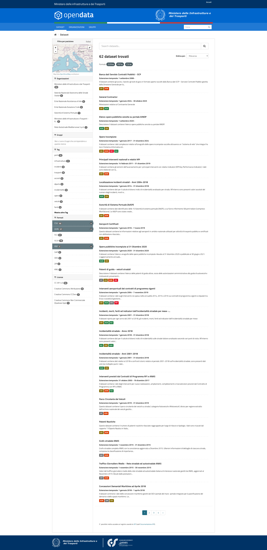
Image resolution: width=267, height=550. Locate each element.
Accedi (208, 2)
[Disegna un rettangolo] (89, 47)
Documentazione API (147, 524)
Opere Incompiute (107, 136)
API (135, 524)
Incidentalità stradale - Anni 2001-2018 (118, 353)
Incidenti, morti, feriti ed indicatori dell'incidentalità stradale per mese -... (134, 311)
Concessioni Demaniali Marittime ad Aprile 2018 (122, 486)
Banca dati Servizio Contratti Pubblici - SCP (120, 74)
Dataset (60, 27)
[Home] (55, 34)
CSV (101, 88)
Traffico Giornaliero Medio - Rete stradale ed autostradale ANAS (130, 463)
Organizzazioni (76, 27)
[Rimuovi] (113, 64)
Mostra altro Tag (61, 212)
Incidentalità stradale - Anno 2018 (116, 331)
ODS (111, 303)
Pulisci (88, 41)
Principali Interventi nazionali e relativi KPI (119, 159)
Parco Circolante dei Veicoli (112, 399)
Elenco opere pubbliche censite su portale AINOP (122, 116)
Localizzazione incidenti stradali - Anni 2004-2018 (123, 182)
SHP (101, 455)
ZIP (101, 280)
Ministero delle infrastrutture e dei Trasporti (79, 4)
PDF (111, 151)
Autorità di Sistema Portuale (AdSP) (116, 204)
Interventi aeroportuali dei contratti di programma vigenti (127, 288)
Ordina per (180, 55)
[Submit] (209, 27)
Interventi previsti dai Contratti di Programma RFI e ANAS (127, 376)
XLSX (106, 108)
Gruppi (92, 27)
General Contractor (108, 97)
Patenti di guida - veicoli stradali (115, 269)
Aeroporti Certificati (108, 224)
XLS (116, 151)
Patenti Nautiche (107, 421)
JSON (106, 88)
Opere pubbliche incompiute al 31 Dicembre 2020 (123, 246)
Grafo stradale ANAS (109, 441)
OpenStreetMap (65, 74)
